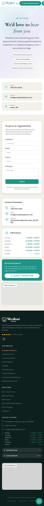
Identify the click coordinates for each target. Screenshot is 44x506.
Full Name (9, 139)
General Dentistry (8, 354)
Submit (22, 181)
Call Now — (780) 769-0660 (23, 276)
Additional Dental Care (10, 381)
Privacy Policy (11, 501)
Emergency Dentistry (9, 350)
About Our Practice (8, 392)
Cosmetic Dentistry (9, 358)
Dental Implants (7, 362)
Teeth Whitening (7, 369)
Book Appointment (31, 3)
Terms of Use (22, 501)
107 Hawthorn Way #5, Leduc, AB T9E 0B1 (19, 422)
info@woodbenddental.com (15, 429)
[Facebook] (4, 339)
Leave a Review (12, 456)
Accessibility (33, 501)
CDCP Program (7, 407)
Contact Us (6, 411)
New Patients (6, 399)
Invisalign (5, 366)
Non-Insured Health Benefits (12, 403)
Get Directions (11, 450)
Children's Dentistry (9, 373)
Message (9, 166)
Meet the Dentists (8, 396)
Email (7, 148)
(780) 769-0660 (10, 425)
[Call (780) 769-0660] (17, 3)
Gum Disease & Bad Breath (11, 377)
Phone (8, 157)
